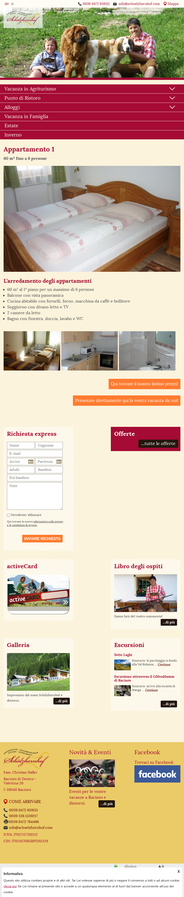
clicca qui (10, 886)
